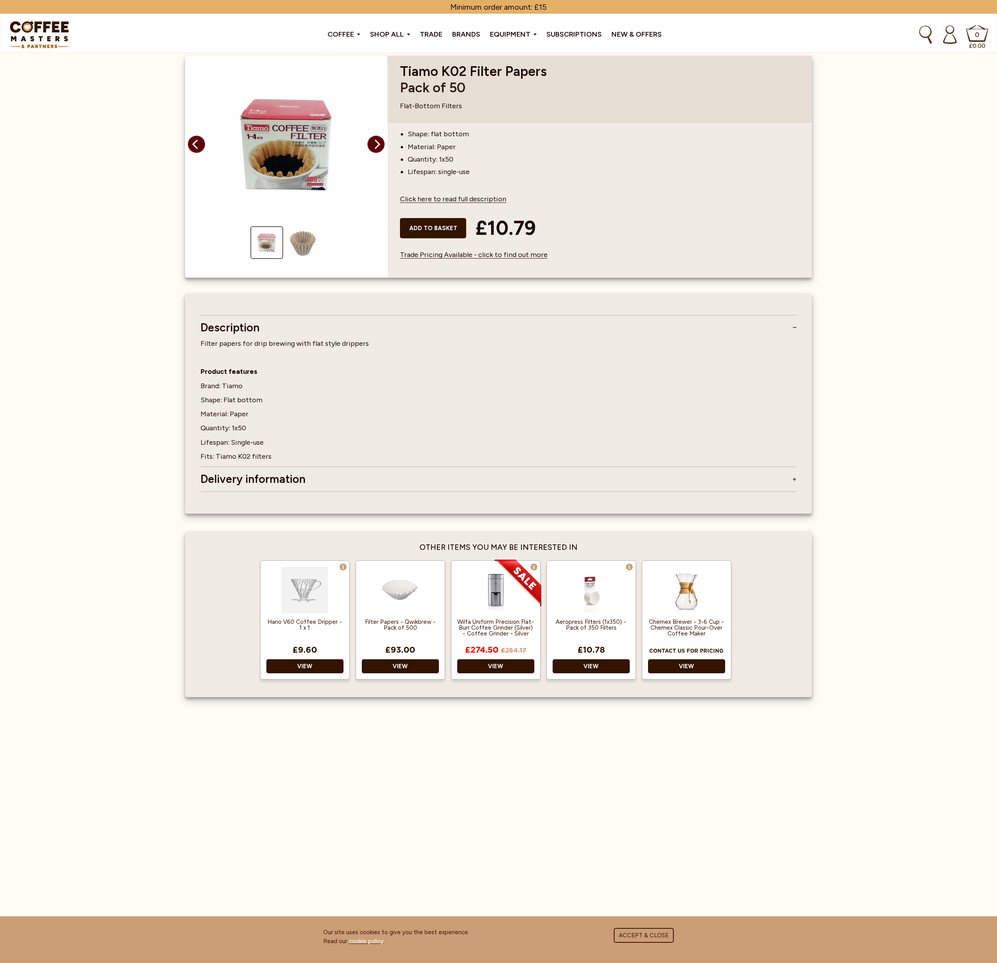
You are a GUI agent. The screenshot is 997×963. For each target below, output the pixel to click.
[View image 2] (302, 242)
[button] (196, 144)
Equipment (511, 34)
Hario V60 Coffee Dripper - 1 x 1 (305, 625)
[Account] (950, 34)
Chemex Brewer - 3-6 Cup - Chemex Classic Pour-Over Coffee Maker (686, 628)
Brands (466, 34)
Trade (431, 34)
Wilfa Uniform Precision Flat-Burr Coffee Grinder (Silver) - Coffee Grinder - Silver (495, 628)
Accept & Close (644, 935)
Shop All (387, 34)
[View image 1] (266, 242)
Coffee (342, 34)
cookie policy (366, 941)
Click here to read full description (453, 199)
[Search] (925, 34)
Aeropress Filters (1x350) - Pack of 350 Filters (591, 625)
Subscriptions (574, 34)
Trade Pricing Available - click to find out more (474, 254)
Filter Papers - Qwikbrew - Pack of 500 (400, 625)
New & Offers (636, 34)
